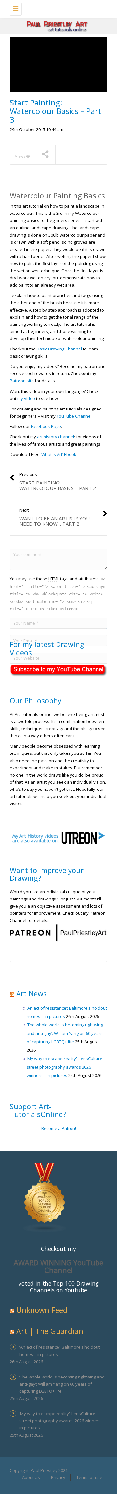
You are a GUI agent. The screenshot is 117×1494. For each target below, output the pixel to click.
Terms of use (89, 1477)
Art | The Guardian (49, 1331)
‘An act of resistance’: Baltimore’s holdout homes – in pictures (60, 1350)
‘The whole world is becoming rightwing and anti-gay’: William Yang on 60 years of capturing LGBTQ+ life (65, 1033)
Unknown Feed (42, 1310)
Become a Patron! (58, 1128)
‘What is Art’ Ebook (59, 454)
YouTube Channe (74, 416)
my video (26, 398)
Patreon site (22, 381)
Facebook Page (46, 426)
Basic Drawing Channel (59, 349)
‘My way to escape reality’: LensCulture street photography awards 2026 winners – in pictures (64, 1067)
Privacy (58, 1477)
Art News (31, 993)
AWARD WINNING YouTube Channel (58, 1266)
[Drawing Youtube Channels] (45, 1197)
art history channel (55, 437)
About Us (31, 1477)
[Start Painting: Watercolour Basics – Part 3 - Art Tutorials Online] (56, 8)
